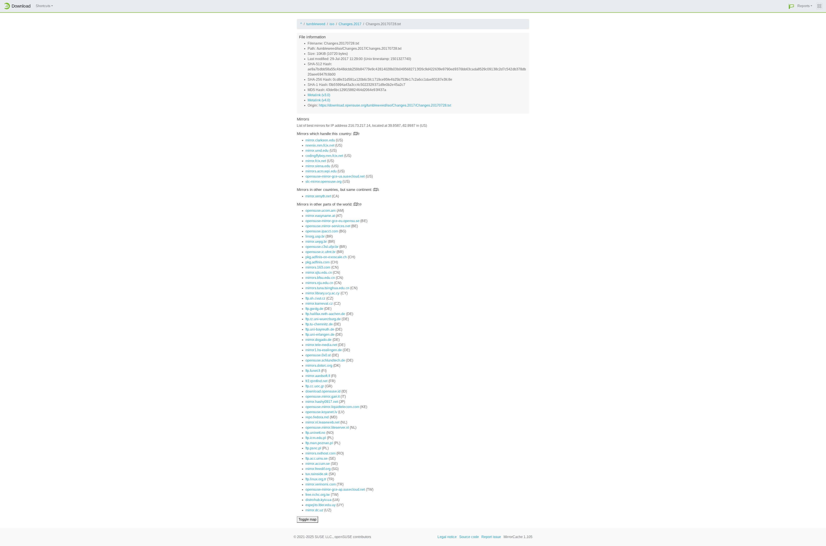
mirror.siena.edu (317, 166)
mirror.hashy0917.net (321, 402)
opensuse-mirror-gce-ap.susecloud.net (335, 489)
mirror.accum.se (317, 464)
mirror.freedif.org (318, 469)
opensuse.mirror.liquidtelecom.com (332, 407)
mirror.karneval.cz (319, 303)
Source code (469, 537)
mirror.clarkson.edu (320, 140)
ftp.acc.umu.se (316, 458)
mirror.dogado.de (318, 340)
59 (360, 204)
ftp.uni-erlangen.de (319, 334)
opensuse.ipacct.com (321, 231)
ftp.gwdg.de (314, 309)
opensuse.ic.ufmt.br (320, 252)
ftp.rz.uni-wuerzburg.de (323, 319)
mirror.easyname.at (320, 216)
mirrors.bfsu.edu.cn (320, 278)
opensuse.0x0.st (318, 355)
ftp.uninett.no (315, 433)
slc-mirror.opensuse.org (323, 181)
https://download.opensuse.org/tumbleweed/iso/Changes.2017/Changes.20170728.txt (385, 105)
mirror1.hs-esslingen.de (323, 350)
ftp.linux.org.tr (315, 479)
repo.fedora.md (317, 417)
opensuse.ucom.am (320, 210)
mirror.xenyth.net (318, 196)
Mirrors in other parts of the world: (325, 204)
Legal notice (447, 537)
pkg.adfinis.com (317, 262)
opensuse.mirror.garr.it (322, 396)
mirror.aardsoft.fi (317, 376)
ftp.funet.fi (312, 371)
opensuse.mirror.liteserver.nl (327, 427)
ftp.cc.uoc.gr (314, 386)
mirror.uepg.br (316, 241)
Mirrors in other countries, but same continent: (335, 190)
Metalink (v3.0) (319, 95)
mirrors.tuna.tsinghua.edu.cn (327, 288)
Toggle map (307, 519)
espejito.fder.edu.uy (320, 505)
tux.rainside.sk (316, 474)
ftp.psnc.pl (313, 448)
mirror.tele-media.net (321, 345)
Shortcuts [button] (43, 6)
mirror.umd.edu (316, 150)
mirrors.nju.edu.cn (319, 283)
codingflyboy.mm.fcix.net (324, 156)
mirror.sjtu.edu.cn (318, 272)
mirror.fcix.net (315, 161)
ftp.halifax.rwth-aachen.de (325, 314)
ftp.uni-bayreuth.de (319, 329)
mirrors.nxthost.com (320, 453)
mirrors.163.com (317, 267)
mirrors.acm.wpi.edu (321, 171)
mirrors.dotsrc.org (318, 365)
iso (332, 24)
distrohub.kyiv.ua (318, 500)
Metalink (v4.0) (319, 100)
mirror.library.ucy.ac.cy (322, 293)
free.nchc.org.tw (317, 495)
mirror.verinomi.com (320, 484)
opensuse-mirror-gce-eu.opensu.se (332, 221)
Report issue (491, 537)
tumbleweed (315, 24)
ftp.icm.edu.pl (315, 438)
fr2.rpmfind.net (316, 381)
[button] (791, 6)
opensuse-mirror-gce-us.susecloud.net (335, 176)
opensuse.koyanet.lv (321, 412)
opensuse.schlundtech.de (325, 360)
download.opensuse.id (323, 391)
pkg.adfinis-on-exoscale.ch (326, 257)
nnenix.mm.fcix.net (319, 145)
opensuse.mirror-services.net (327, 226)
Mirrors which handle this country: (325, 134)
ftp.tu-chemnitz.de (319, 324)
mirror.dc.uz (314, 510)
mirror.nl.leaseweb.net (322, 422)
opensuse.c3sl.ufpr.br (321, 247)
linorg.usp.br (315, 236)
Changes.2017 (350, 24)
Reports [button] (803, 6)
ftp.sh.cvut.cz (315, 298)
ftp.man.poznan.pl (319, 443)
